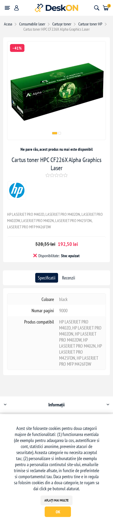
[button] (54, 133)
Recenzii (68, 278)
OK (58, 511)
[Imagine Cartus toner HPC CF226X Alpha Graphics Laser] (56, 138)
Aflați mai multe (56, 500)
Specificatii (46, 278)
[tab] (46, 278)
